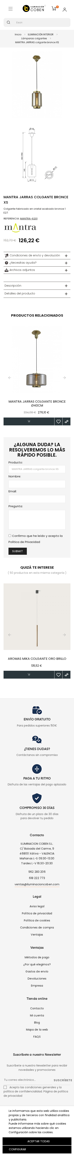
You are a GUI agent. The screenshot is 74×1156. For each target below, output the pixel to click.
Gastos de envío (36, 971)
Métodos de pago (37, 957)
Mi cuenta (37, 1015)
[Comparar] (66, 421)
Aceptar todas (38, 1141)
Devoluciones (37, 979)
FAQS (37, 1037)
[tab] (37, 255)
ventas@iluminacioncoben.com (37, 884)
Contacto (37, 1008)
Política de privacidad (37, 913)
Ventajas (37, 935)
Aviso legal (37, 906)
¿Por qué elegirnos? (37, 964)
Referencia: (12, 218)
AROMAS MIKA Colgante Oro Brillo (37, 659)
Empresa (37, 986)
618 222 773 (37, 878)
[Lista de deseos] (58, 421)
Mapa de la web (37, 1030)
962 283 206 (37, 872)
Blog (37, 1022)
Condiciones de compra (37, 927)
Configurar (17, 1149)
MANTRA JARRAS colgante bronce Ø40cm (37, 404)
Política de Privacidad (24, 542)
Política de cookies (37, 920)
